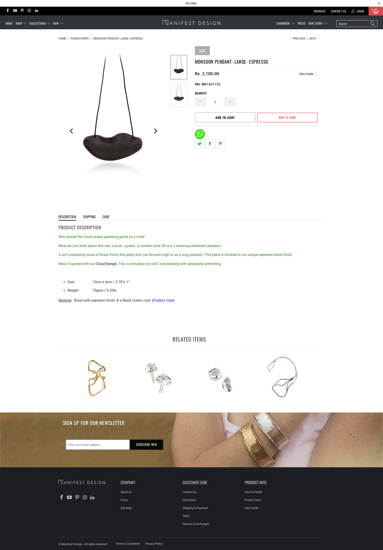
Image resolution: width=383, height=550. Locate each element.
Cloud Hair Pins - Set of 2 (158, 378)
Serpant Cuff (96, 378)
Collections (37, 23)
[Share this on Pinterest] (220, 144)
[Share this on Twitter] (199, 144)
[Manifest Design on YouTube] (15, 11)
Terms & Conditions (128, 543)
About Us (126, 492)
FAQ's (186, 516)
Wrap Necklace (282, 378)
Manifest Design (71, 544)
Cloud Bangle (106, 264)
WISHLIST (320, 11)
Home (9, 23)
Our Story (316, 23)
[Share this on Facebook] (210, 144)
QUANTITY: (201, 93)
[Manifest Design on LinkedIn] (36, 11)
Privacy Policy (153, 543)
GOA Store (189, 500)
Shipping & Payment (195, 508)
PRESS (301, 23)
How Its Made (253, 492)
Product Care (163, 300)
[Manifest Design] (191, 22)
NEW (56, 23)
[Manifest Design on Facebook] (8, 11)
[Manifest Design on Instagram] (29, 11)
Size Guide (306, 74)
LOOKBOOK (283, 23)
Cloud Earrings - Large (220, 378)
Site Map (126, 508)
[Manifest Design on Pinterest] (22, 11)
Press (124, 500)
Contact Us (338, 11)
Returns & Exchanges (196, 524)
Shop (19, 23)
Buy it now (287, 117)
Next (313, 38)
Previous (69, 130)
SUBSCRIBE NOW (146, 444)
